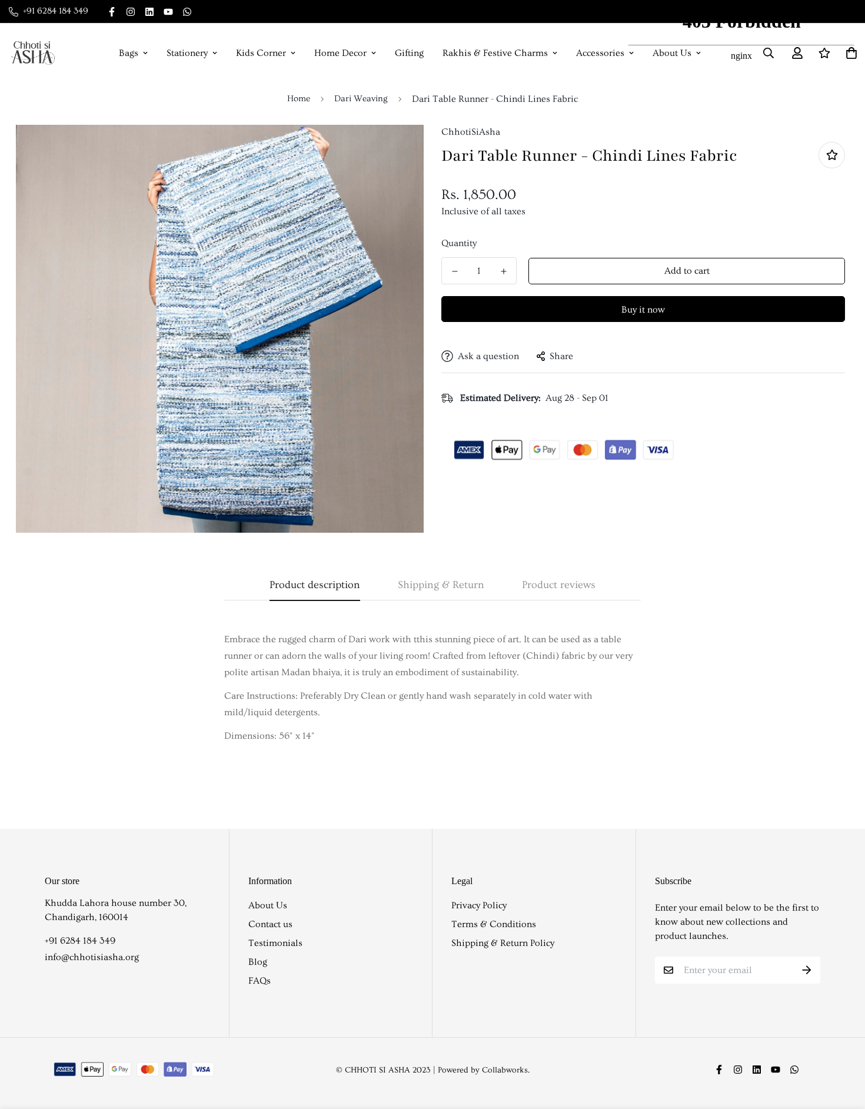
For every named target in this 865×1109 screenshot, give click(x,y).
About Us (267, 905)
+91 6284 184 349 (80, 940)
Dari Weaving (361, 99)
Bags (128, 53)
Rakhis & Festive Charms (495, 53)
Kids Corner (261, 53)
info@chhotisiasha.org (92, 957)
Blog (257, 962)
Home (298, 99)
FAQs (259, 980)
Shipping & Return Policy (502, 943)
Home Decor (340, 53)
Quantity (459, 243)
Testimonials (275, 943)
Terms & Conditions (493, 924)
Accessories (600, 53)
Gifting (409, 53)
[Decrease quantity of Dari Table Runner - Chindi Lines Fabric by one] (454, 271)
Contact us (270, 924)
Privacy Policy (479, 905)
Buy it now (643, 309)
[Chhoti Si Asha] (32, 53)
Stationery (187, 53)
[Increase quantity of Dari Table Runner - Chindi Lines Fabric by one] (503, 271)
